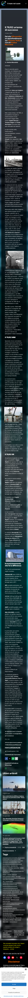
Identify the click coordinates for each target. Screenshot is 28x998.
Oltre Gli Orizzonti (6, 899)
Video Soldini (6, 921)
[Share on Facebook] (6, 758)
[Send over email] (13, 758)
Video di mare (18, 917)
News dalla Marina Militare (10, 895)
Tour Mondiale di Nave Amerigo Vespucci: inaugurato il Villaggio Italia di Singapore (14, 910)
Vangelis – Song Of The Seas (8, 917)
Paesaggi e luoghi (15, 899)
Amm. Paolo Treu (14, 865)
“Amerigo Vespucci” (13, 921)
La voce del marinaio (7, 891)
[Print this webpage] (16, 758)
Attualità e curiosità (7, 869)
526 (23, 847)
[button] (26, 969)
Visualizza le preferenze (14, 992)
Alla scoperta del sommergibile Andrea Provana (12, 864)
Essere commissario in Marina (9, 876)
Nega (14, 988)
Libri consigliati (15, 891)
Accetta (14, 984)
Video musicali (17, 919)
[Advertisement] (14, 17)
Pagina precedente (9, 847)
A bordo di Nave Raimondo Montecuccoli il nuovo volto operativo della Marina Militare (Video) (13, 861)
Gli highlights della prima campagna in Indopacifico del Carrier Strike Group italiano (14, 878)
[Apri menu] (26, 3)
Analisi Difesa (16, 867)
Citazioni (5, 874)
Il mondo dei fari (9, 881)
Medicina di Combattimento (17, 893)
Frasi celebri (18, 876)
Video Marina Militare (8, 919)
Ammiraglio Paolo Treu (8, 867)
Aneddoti (22, 867)
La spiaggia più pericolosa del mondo (10, 888)
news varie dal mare (7, 897)
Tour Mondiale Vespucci (8, 913)
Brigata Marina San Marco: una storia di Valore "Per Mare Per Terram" (13, 872)
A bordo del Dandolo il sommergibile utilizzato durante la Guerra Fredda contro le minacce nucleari (14, 858)
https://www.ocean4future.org (13, 744)
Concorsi (9, 874)
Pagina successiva (9, 850)
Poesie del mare (6, 901)
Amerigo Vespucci (6, 865)
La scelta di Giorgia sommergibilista (10, 886)
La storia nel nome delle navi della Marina (11, 890)
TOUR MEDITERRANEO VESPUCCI (10, 908)
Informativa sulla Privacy (18, 996)
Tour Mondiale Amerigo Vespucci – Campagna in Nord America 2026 (13, 819)
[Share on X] (9, 758)
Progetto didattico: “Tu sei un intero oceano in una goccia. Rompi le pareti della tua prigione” (13, 903)
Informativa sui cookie (8, 996)
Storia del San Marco (7, 906)
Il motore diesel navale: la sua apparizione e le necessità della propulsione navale (12, 883)
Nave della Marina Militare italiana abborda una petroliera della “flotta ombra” (13, 797)
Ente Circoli (14, 874)
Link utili (21, 891)
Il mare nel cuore (13, 4)
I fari (4, 881)
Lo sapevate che (7, 893)
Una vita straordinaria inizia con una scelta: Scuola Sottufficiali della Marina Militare (13, 915)
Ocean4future (16, 897)
